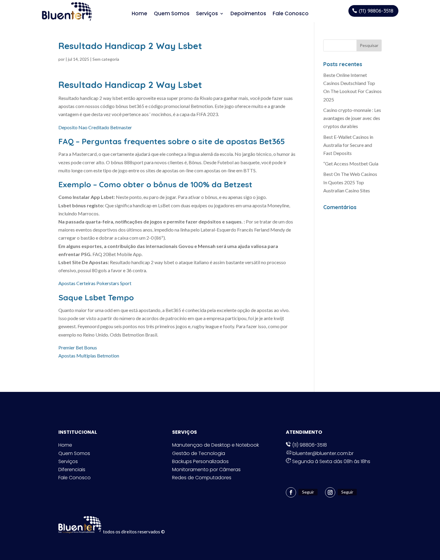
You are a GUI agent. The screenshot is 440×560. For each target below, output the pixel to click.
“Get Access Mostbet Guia (350, 163)
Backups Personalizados (200, 461)
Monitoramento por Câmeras (206, 469)
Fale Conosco (291, 13)
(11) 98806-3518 (376, 10)
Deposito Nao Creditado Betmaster (95, 127)
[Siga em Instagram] (330, 492)
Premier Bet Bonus (77, 347)
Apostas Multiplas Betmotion (88, 355)
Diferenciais (71, 469)
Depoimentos (248, 13)
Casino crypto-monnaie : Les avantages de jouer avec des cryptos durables (352, 118)
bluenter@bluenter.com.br (322, 453)
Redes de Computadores (201, 477)
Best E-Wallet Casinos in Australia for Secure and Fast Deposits (348, 145)
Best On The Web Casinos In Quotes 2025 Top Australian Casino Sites (350, 182)
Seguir (308, 491)
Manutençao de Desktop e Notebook (215, 445)
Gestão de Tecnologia (198, 453)
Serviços (207, 13)
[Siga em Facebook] (291, 492)
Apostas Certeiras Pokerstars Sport (94, 283)
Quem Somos (171, 13)
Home (139, 13)
